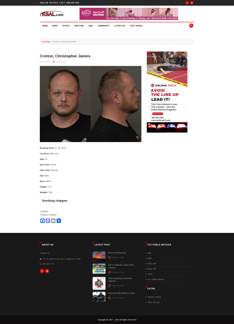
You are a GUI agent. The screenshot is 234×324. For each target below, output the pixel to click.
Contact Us (45, 253)
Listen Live (119, 25)
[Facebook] (187, 3)
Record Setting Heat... (117, 253)
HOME (45, 25)
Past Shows (136, 25)
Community (104, 25)
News (55, 25)
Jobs (90, 25)
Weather (79, 25)
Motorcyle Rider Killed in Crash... (122, 293)
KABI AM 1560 (72, 3)
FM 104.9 (54, 3)
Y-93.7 (62, 3)
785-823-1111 (48, 263)
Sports (66, 25)
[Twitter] (192, 3)
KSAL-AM (44, 3)
